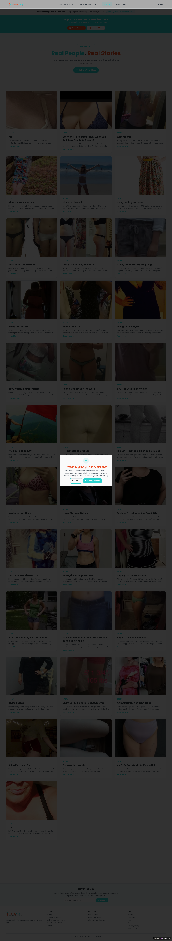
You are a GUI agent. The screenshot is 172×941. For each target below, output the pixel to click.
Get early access (92, 481)
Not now (75, 481)
